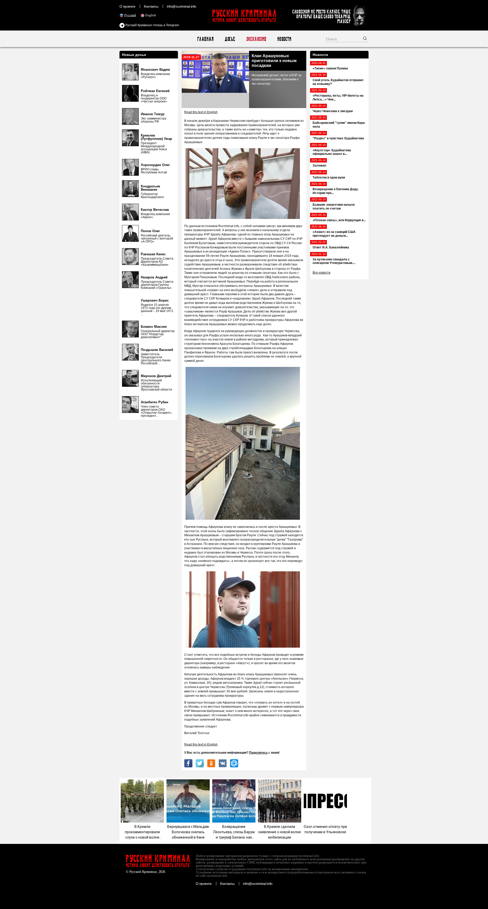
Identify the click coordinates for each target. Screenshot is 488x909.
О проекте (127, 6)
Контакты (151, 6)
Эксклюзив (256, 39)
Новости (284, 39)
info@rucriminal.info (181, 6)
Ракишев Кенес (153, 254)
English (150, 15)
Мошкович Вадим (155, 69)
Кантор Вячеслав (155, 210)
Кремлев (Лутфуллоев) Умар (156, 137)
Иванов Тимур (152, 114)
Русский (130, 15)
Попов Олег (150, 231)
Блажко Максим (154, 327)
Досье (229, 39)
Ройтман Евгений (155, 91)
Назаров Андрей (154, 277)
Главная (205, 39)
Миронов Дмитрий (156, 376)
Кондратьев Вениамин (150, 187)
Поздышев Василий (157, 350)
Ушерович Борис (155, 300)
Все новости (321, 272)
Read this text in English (201, 112)
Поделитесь (258, 752)
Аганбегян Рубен (154, 402)
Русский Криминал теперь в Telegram (152, 25)
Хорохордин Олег (155, 165)
